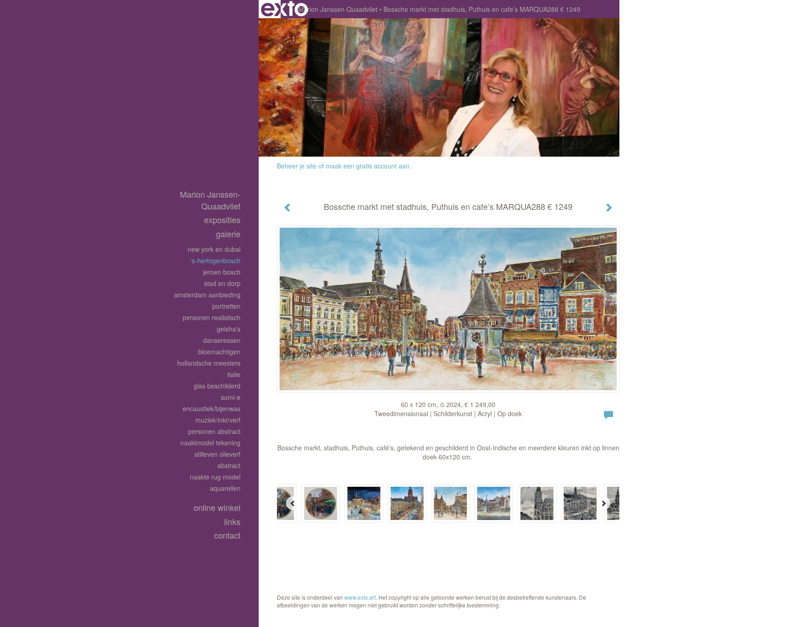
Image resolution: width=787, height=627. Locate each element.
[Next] (603, 503)
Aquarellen (225, 488)
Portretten (226, 306)
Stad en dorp (222, 283)
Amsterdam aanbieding (207, 294)
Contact (227, 535)
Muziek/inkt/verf (217, 419)
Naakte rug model (215, 476)
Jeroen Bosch (221, 271)
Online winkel (217, 507)
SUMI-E (230, 397)
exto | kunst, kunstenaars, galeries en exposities (284, 9)
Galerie (228, 234)
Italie (233, 374)
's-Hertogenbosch (215, 260)
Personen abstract (214, 431)
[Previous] (293, 503)
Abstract (228, 465)
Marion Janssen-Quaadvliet (338, 9)
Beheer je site (297, 165)
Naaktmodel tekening (210, 442)
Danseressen (221, 340)
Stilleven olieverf (217, 454)
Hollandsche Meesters (208, 362)
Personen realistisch (211, 317)
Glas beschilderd (217, 385)
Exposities (222, 219)
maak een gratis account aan (367, 165)
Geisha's (228, 328)
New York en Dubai (214, 249)
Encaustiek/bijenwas (211, 408)
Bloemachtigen (219, 351)
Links (232, 521)
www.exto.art (360, 597)
